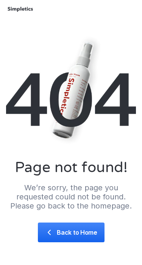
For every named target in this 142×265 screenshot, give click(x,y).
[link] (71, 232)
